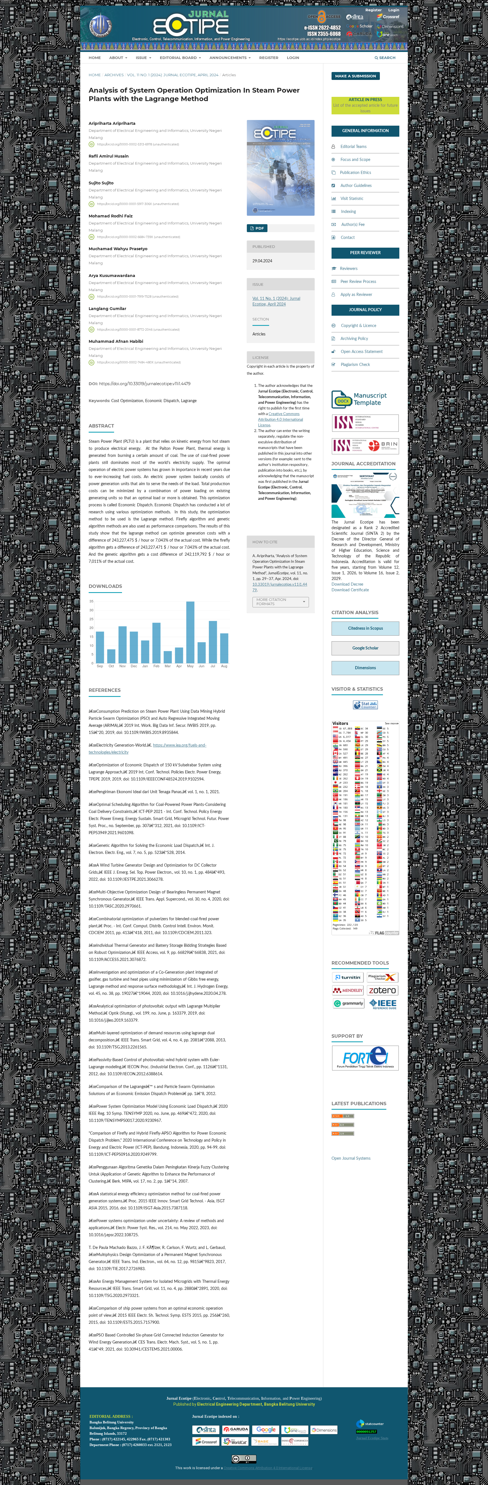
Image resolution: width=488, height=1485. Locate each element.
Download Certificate (350, 590)
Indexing (348, 212)
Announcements (229, 57)
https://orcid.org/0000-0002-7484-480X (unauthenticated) (139, 362)
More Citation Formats (271, 601)
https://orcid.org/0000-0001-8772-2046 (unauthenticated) (138, 329)
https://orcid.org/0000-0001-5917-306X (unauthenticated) (138, 204)
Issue (142, 57)
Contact (348, 238)
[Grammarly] (349, 1008)
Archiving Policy (354, 339)
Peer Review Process (358, 282)
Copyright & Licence (358, 326)
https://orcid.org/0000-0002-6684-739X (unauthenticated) (138, 237)
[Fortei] (365, 1067)
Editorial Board (179, 57)
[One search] (295, 1434)
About (116, 57)
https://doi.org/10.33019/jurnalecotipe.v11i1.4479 (145, 383)
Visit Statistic (352, 199)
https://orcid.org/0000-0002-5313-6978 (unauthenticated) (138, 144)
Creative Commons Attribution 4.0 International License (280, 419)
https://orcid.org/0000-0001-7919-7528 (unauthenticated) (137, 296)
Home (95, 57)
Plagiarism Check (355, 365)
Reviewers (349, 269)
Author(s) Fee (353, 225)
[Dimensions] (324, 1434)
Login (293, 57)
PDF (259, 228)
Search (387, 57)
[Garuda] (236, 1434)
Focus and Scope (355, 160)
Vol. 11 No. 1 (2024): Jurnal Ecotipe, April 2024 (173, 75)
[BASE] (265, 1445)
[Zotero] (383, 995)
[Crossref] (206, 1445)
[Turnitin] (348, 982)
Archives (114, 75)
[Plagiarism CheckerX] (383, 982)
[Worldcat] (235, 1445)
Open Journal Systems (351, 1159)
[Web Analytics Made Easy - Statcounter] (365, 708)
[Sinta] (206, 1434)
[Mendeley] (348, 995)
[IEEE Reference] (382, 1008)
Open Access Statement (362, 352)
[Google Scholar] (266, 1434)
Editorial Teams (354, 147)
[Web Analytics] (366, 1432)
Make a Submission (355, 76)
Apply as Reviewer (356, 295)
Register (268, 57)
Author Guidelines (356, 186)
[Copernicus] (295, 1445)
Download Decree (347, 584)
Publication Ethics (355, 173)
